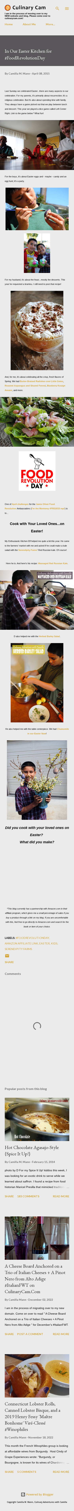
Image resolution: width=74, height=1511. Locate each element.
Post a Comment (30, 1334)
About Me (29, 24)
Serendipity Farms (27, 550)
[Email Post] (7, 957)
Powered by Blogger (39, 1494)
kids (54, 943)
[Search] (57, 7)
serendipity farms (18, 949)
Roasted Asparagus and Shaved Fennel (25, 385)
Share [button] (9, 962)
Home (9, 24)
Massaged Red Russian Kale (52, 563)
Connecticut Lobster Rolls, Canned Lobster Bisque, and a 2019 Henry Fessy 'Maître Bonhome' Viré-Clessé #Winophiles (32, 1416)
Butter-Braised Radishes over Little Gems (41, 381)
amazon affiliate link (21, 943)
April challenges (20, 504)
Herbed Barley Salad (49, 636)
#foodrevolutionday (32, 937)
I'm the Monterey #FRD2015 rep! (48, 508)
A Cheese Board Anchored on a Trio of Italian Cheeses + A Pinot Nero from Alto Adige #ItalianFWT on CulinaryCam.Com (35, 1279)
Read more (61, 1196)
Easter (44, 943)
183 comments (28, 1196)
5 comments (26, 1471)
